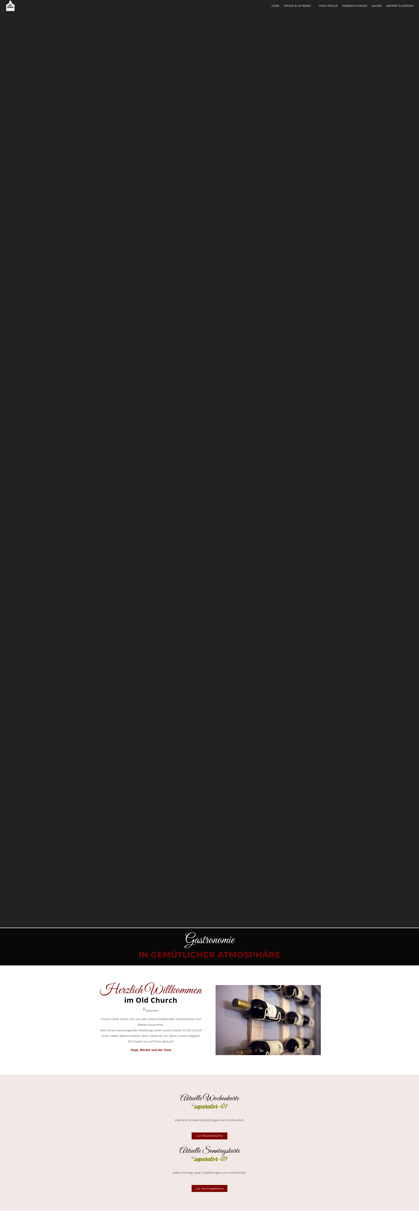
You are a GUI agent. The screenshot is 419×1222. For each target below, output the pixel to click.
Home (275, 5)
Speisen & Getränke (297, 6)
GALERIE (377, 5)
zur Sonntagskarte (209, 1188)
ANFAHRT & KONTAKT (400, 6)
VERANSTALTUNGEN (354, 6)
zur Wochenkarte (209, 1135)
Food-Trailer (328, 6)
